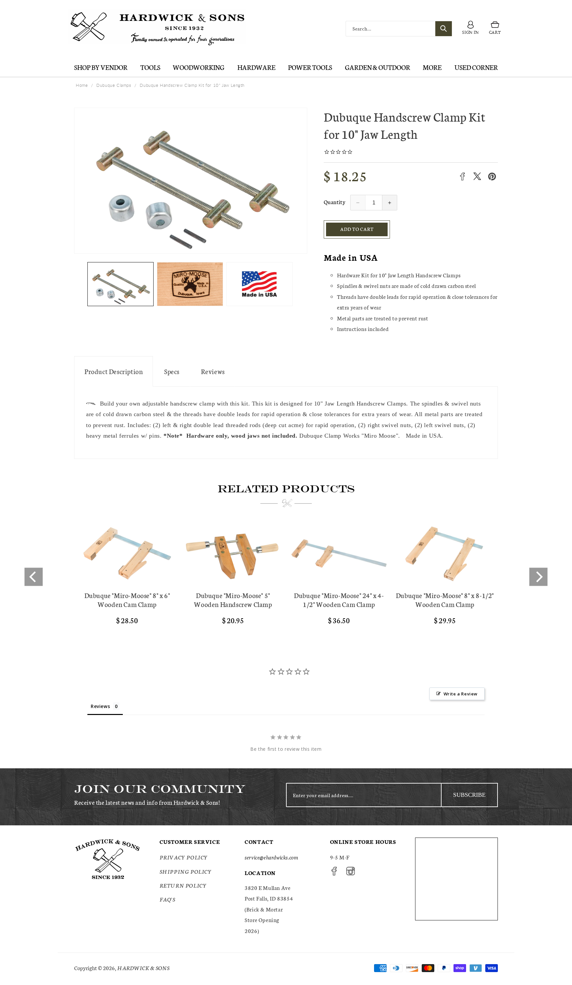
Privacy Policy (184, 857)
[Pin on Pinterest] (492, 176)
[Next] (538, 577)
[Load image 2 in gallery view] (190, 284)
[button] (495, 29)
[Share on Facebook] (462, 176)
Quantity (334, 201)
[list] (286, 576)
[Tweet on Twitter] (477, 176)
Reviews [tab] (100, 706)
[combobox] (399, 28)
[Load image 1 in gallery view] (120, 284)
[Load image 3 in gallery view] (259, 284)
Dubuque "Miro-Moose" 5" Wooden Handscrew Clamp (233, 600)
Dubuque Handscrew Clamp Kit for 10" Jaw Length (192, 85)
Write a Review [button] (461, 694)
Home (82, 85)
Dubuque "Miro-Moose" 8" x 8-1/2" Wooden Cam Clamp (445, 600)
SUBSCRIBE (469, 795)
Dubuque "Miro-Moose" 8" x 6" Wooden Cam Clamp (127, 600)
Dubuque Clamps (113, 85)
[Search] (443, 28)
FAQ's (167, 899)
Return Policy (183, 885)
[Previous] (33, 577)
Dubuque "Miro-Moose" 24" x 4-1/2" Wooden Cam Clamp (339, 600)
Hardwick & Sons (143, 967)
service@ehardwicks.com (271, 857)
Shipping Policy (186, 871)
